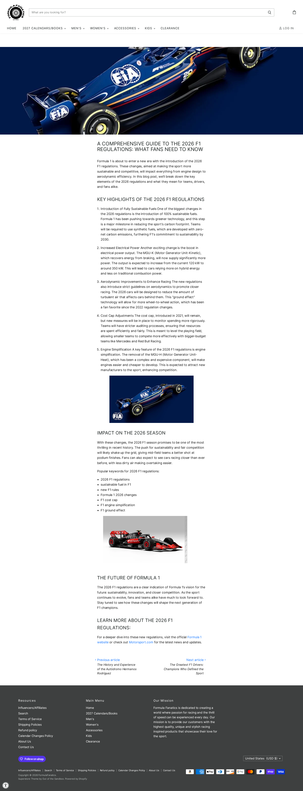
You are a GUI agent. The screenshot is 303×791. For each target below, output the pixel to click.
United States (261, 758)
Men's (77, 28)
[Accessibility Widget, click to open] (6, 785)
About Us (24, 741)
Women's (98, 28)
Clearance (170, 28)
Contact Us (26, 747)
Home (11, 28)
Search (23, 713)
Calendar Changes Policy (35, 736)
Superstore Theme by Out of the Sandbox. (41, 778)
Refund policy (27, 730)
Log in (288, 28)
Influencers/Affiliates (32, 708)
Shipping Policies (30, 724)
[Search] (269, 12)
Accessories (125, 28)
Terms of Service (30, 719)
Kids (149, 28)
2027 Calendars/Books (43, 28)
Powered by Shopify (76, 778)
